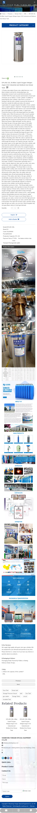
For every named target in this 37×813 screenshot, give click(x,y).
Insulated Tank (7, 699)
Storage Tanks (16, 696)
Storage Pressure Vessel (10, 693)
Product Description (8, 247)
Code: (4, 231)
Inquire (13, 215)
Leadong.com (24, 806)
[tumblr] (11, 758)
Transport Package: (8, 243)
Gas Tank (28, 693)
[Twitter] (5, 758)
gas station (6, 696)
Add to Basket (13, 219)
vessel (25, 696)
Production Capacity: (9, 236)
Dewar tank (15, 690)
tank (21, 693)
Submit (7, 796)
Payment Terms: (7, 238)
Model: (5, 227)
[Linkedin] (3, 758)
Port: (4, 234)
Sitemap (32, 806)
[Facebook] (8, 758)
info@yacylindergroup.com (10, 743)
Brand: (5, 229)
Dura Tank (6, 690)
